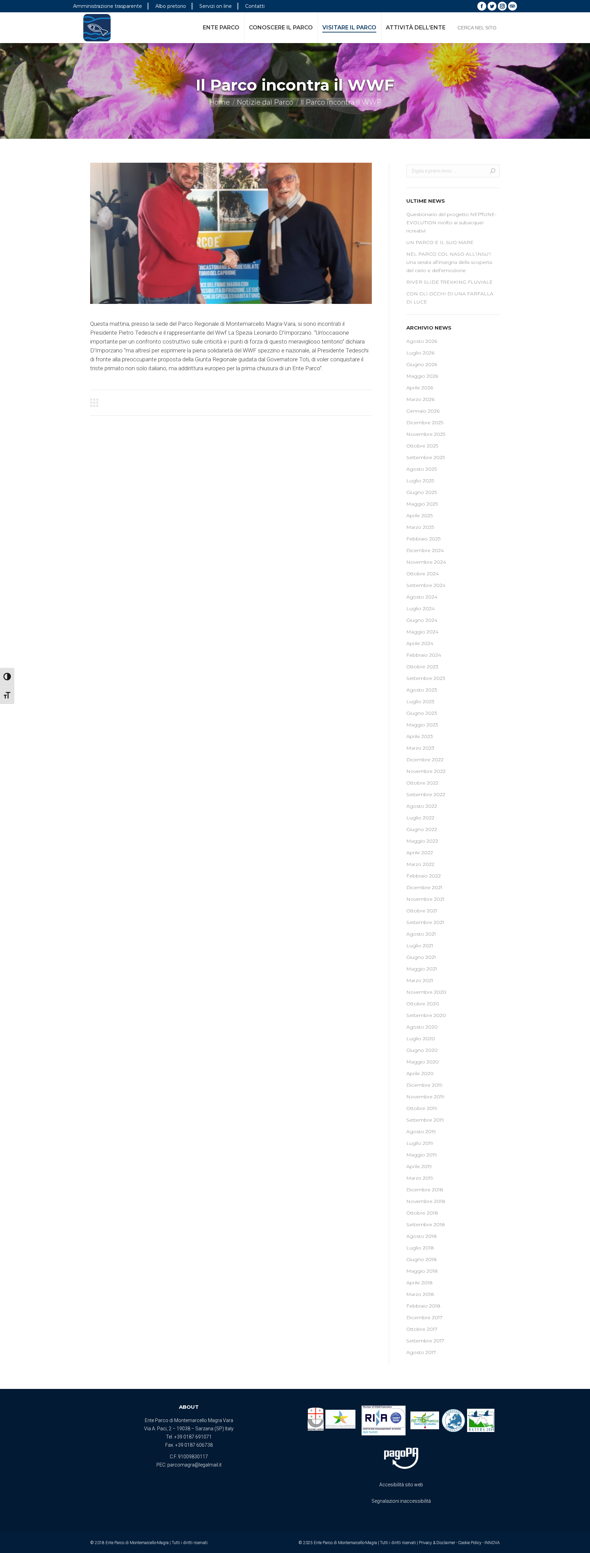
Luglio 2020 (420, 1038)
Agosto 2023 (421, 690)
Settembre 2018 (425, 1224)
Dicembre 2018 (424, 1190)
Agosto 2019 (421, 1131)
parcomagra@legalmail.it (194, 1465)
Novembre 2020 (426, 992)
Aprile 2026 (419, 388)
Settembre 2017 (425, 1341)
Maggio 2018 (422, 1271)
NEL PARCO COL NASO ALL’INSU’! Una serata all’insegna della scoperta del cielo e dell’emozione (449, 262)
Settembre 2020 (426, 1015)
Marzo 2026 (420, 399)
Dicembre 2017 (424, 1317)
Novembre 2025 (425, 434)
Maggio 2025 (422, 504)
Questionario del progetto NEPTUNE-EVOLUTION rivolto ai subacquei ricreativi (451, 222)
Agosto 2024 (421, 597)
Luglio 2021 (419, 945)
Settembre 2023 (425, 678)
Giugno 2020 (422, 1050)
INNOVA (492, 1542)
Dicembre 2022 (425, 760)
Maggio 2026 (422, 376)
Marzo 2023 (420, 748)
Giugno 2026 (421, 364)
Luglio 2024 (420, 608)
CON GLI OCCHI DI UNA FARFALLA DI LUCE (449, 298)
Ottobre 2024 (422, 574)
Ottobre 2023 (422, 667)
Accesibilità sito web (401, 1484)
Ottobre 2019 (421, 1108)
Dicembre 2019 (424, 1085)
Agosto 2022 (421, 806)
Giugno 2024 (421, 620)
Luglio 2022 (420, 818)
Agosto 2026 (421, 341)
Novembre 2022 (426, 771)
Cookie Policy (469, 1542)
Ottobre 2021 (421, 911)
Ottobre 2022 (422, 783)
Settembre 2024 (426, 585)
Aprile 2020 (420, 1073)
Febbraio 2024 (423, 655)
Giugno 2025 (421, 492)
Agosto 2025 (421, 469)
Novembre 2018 (425, 1201)
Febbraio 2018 (423, 1306)
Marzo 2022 (420, 864)
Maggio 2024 (422, 632)
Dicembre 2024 (425, 550)
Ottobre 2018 (422, 1213)
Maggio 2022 (422, 841)
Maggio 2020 (422, 1062)
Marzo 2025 (420, 527)
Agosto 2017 (421, 1352)
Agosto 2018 (421, 1236)
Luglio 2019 (419, 1143)
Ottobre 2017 (421, 1329)
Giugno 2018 (421, 1259)
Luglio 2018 (420, 1248)
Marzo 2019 (419, 1178)
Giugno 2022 (421, 829)
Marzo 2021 (419, 980)
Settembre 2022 (425, 794)
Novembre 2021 (425, 899)
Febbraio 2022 (423, 876)
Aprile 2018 (419, 1283)
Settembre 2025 (425, 457)
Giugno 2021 (421, 957)
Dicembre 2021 (424, 887)
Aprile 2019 (419, 1166)
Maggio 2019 (421, 1155)
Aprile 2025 (419, 515)
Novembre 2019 (425, 1097)
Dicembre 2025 (424, 422)
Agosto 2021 (421, 934)
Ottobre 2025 (422, 446)
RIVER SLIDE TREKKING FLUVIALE (449, 282)
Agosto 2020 (422, 1027)
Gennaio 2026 (422, 411)
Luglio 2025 (420, 481)
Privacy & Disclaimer (437, 1542)
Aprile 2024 (419, 643)
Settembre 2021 (425, 922)
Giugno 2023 (421, 713)
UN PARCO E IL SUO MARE (440, 242)
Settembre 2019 (425, 1120)
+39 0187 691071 (193, 1437)
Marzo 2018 (420, 1294)
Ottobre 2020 (422, 1004)
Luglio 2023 (420, 701)
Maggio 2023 (422, 725)
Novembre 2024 (426, 562)
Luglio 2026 (420, 353)
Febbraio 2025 (423, 539)
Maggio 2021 (421, 969)
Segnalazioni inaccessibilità (401, 1501)
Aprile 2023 (419, 736)
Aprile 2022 (419, 852)
